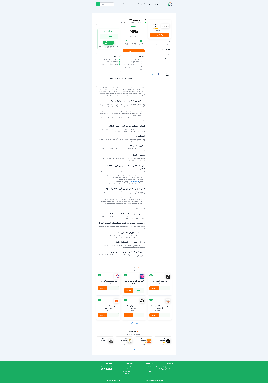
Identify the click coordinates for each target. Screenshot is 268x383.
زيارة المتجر (159, 35)
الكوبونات (149, 4)
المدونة (129, 4)
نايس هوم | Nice (128, 373)
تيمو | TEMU (128, 366)
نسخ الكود (154, 288)
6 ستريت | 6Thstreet (127, 371)
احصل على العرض (134, 51)
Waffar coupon (159, 380)
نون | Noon (129, 368)
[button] (157, 74)
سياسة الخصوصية (147, 375)
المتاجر (143, 4)
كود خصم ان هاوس (118, 120)
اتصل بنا (123, 4)
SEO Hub (120, 380)
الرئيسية (156, 4)
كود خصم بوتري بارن (134, 181)
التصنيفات (136, 4)
